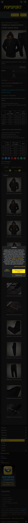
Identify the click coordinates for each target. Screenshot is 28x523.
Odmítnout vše (18, 275)
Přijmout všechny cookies (19, 271)
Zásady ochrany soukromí (19, 266)
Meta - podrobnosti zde (13, 259)
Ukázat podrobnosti (7, 270)
